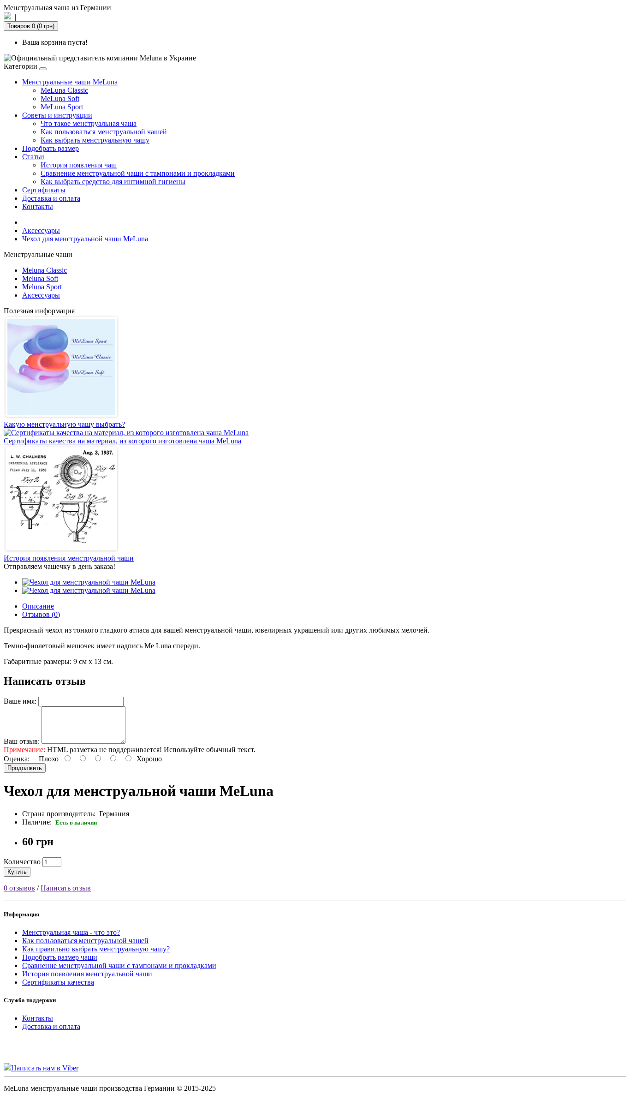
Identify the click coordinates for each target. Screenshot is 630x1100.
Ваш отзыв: (22, 741)
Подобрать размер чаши (59, 957)
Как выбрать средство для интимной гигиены (113, 181)
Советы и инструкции (57, 115)
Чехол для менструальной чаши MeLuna (85, 239)
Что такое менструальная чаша (89, 123)
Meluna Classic (44, 270)
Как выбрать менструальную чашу (95, 140)
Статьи (33, 157)
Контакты (37, 206)
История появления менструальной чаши (87, 974)
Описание (38, 606)
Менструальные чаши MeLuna (70, 82)
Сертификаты (43, 190)
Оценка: (17, 759)
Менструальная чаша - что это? (71, 932)
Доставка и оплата (51, 198)
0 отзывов (19, 888)
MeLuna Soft (60, 98)
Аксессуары (41, 230)
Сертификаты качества (58, 982)
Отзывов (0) (41, 614)
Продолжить (24, 768)
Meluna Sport (42, 287)
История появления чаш (79, 165)
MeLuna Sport (62, 107)
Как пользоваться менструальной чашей (104, 132)
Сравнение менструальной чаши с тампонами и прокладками (138, 173)
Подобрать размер (50, 148)
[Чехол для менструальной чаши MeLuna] (88, 582)
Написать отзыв (66, 888)
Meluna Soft (40, 278)
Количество (22, 862)
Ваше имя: (20, 701)
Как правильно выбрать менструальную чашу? (96, 949)
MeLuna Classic (64, 90)
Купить (17, 871)
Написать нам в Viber (44, 1068)
